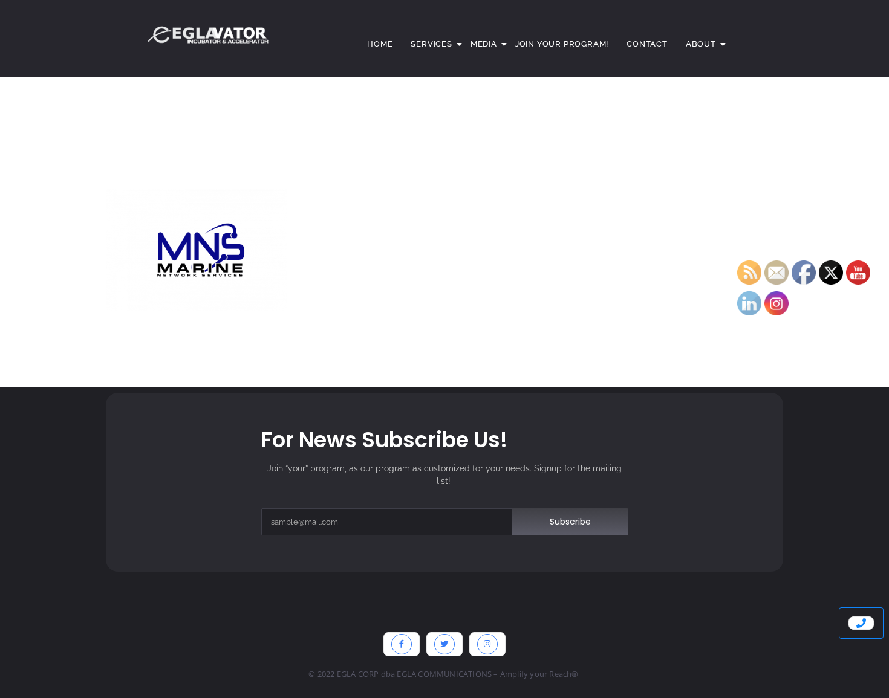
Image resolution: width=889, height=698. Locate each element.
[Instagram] (487, 644)
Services (431, 43)
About (701, 43)
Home (379, 43)
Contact (647, 43)
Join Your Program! (561, 43)
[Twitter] (444, 644)
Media (484, 43)
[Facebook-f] (401, 644)
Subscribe (570, 521)
